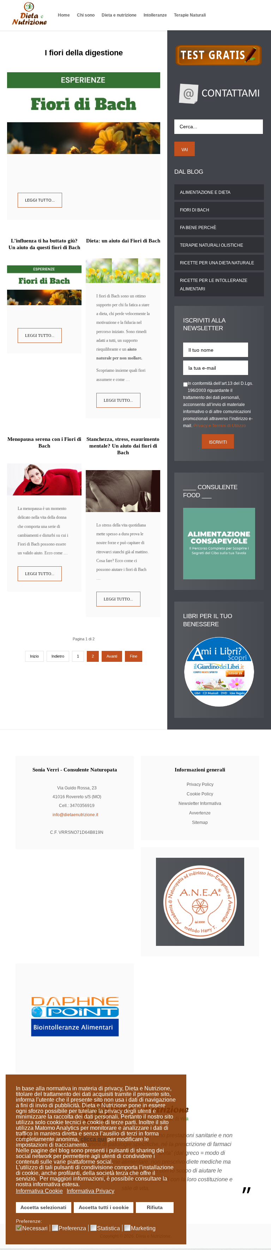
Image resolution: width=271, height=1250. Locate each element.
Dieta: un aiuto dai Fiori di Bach (123, 241)
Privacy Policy (200, 784)
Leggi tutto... (40, 200)
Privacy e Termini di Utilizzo (219, 425)
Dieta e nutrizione (119, 15)
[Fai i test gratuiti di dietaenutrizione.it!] (219, 54)
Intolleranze (155, 15)
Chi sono (86, 15)
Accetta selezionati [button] (43, 1207)
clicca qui (93, 1139)
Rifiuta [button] (155, 1207)
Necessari (35, 1228)
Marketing (143, 1228)
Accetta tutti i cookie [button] (104, 1207)
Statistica (108, 1228)
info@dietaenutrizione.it (75, 814)
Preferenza (72, 1228)
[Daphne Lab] (75, 1017)
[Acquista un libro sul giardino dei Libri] (219, 671)
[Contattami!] (219, 92)
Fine (133, 656)
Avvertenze (200, 813)
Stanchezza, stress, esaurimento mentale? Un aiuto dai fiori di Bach (122, 445)
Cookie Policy (200, 794)
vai (184, 149)
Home (64, 15)
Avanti (112, 656)
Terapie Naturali (190, 15)
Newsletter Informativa (200, 803)
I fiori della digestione (84, 52)
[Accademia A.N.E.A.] (200, 901)
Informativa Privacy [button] (90, 1191)
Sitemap (200, 822)
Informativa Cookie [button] (39, 1191)
